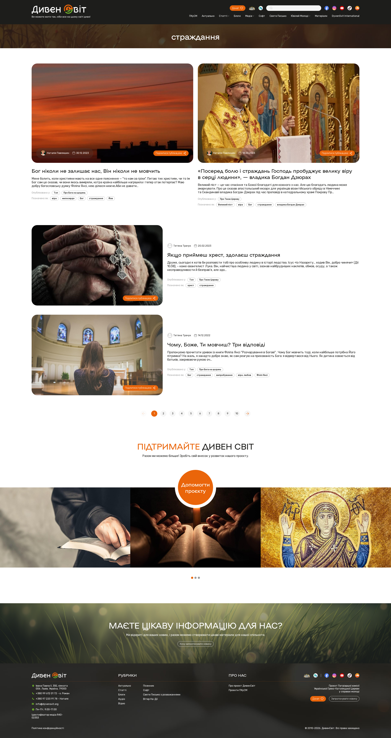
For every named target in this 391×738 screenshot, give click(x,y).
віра (54, 198)
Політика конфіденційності (48, 728)
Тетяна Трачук (182, 245)
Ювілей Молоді (299, 15)
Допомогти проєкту (195, 487)
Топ (56, 193)
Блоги (237, 15)
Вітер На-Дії (150, 699)
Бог (82, 198)
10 (237, 413)
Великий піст (225, 204)
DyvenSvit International (345, 15)
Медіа (248, 15)
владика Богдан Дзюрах (290, 204)
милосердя (68, 198)
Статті (223, 15)
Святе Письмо (278, 15)
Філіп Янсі (262, 375)
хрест (191, 285)
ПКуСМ (193, 15)
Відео (121, 703)
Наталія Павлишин (58, 153)
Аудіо (121, 699)
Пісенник (148, 685)
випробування (224, 375)
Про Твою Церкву (229, 199)
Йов (111, 198)
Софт (262, 15)
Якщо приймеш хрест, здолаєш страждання (223, 254)
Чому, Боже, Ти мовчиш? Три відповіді (216, 344)
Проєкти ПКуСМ (238, 690)
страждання (96, 198)
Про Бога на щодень (75, 193)
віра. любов (244, 375)
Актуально (208, 15)
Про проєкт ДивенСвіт (242, 685)
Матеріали (321, 15)
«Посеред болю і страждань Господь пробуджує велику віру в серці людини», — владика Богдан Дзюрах (275, 173)
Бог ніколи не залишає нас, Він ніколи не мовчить (96, 170)
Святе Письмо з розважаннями (161, 694)
